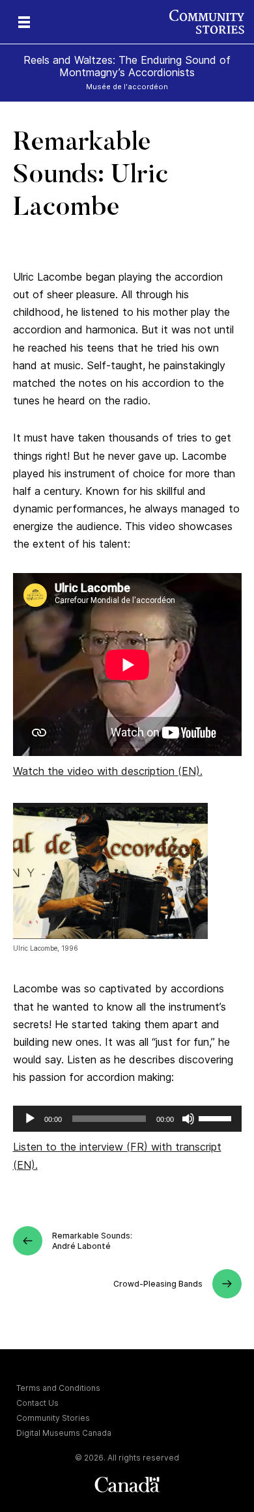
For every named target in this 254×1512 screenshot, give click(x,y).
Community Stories (53, 1418)
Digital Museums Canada (63, 1433)
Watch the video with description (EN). (108, 770)
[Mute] (188, 1118)
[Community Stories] (211, 22)
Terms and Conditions (58, 1388)
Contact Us (37, 1403)
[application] (127, 1119)
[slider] (217, 1117)
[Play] (29, 1118)
